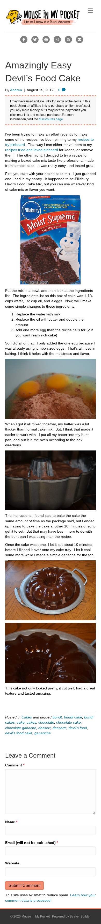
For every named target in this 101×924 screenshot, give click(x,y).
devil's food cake (18, 733)
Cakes (26, 717)
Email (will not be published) (31, 843)
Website (12, 863)
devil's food (78, 728)
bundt (57, 717)
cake (21, 722)
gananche (42, 733)
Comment (14, 765)
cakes (31, 722)
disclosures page (51, 119)
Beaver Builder (80, 916)
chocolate (46, 722)
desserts (60, 728)
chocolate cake (68, 722)
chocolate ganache (20, 728)
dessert (44, 728)
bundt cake (73, 717)
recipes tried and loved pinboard (31, 150)
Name (11, 822)
